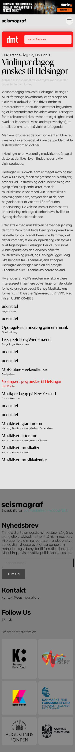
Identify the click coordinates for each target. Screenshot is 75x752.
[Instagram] (4, 619)
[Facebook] (11, 619)
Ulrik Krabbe (11, 54)
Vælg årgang (37, 39)
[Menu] (69, 21)
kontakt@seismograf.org (21, 597)
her (68, 552)
